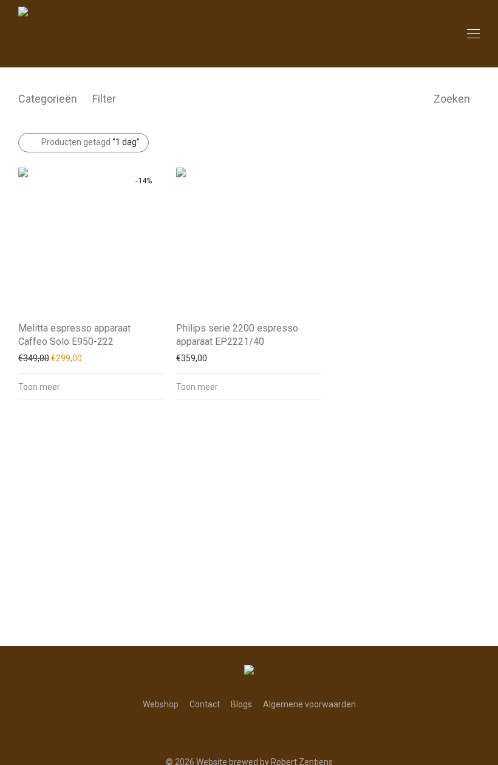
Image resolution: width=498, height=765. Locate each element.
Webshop (161, 704)
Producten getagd (90, 142)
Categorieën (47, 98)
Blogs (241, 704)
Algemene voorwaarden (309, 704)
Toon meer (39, 387)
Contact (204, 704)
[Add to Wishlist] (158, 327)
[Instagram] (258, 733)
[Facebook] (240, 733)
